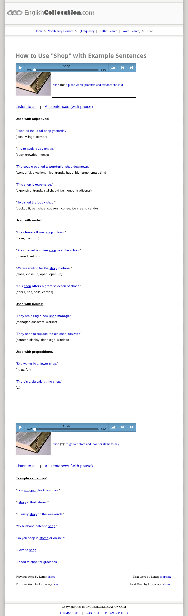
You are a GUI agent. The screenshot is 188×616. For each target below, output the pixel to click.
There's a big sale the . (39, 381)
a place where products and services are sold (94, 85)
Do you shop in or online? (40, 538)
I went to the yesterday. (42, 131)
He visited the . (35, 202)
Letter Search (108, 31)
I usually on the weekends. (40, 514)
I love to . (27, 550)
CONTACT (93, 613)
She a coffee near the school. (48, 250)
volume (113, 67)
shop (56, 85)
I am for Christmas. (38, 490)
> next (131, 67)
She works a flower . (37, 363)
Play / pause (20, 67)
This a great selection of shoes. (48, 286)
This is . (34, 184)
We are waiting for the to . (44, 268)
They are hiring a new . (44, 316)
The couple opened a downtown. (53, 166)
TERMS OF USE (70, 613)
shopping (165, 576)
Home (38, 31)
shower (167, 584)
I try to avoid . (35, 148)
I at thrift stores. (32, 502)
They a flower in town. (41, 232)
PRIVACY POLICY (117, 613)
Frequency (87, 31)
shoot (51, 576)
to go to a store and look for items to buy (92, 444)
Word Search (130, 31)
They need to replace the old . (48, 334)
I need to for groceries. (37, 562)
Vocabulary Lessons (60, 31)
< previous (122, 67)
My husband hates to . (36, 526)
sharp (57, 584)
